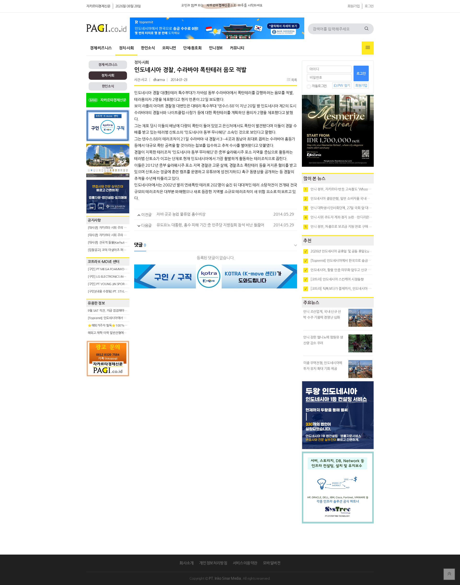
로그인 (369, 6)
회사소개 (186, 563)
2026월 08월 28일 (128, 6)
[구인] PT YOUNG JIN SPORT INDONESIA (115, 284)
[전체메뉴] (368, 48)
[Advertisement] (107, 422)
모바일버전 (272, 563)
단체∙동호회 (192, 48)
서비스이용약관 (245, 563)
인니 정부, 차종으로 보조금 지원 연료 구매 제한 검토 (338, 226)
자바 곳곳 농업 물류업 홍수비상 (180, 214)
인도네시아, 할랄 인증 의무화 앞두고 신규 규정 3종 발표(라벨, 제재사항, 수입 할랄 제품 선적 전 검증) (338, 270)
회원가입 (354, 6)
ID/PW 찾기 (342, 85)
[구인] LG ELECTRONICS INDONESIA (112, 276)
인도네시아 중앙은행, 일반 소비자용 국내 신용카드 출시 (338, 198)
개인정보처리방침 (213, 563)
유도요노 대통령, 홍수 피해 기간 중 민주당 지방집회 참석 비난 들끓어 (210, 225)
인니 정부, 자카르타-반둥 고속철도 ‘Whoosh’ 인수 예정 (338, 189)
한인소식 (148, 48)
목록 (293, 80)
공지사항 (94, 220)
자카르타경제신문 (98, 6)
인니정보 (216, 48)
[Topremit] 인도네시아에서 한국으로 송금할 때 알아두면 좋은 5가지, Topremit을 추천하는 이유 (338, 260)
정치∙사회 (126, 48)
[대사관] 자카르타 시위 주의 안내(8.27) (113, 227)
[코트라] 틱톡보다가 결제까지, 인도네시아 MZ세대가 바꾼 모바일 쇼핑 (338, 288)
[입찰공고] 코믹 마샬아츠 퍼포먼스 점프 (113, 250)
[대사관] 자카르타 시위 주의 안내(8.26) (113, 235)
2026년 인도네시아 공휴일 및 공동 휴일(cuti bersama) (338, 251)
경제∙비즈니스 (101, 48)
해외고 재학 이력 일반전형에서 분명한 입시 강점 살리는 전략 (126, 332)
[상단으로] (449, 574)
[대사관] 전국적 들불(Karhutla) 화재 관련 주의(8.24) (121, 242)
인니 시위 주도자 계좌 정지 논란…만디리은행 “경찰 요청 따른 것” (338, 217)
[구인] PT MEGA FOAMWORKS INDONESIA (116, 269)
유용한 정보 (96, 303)
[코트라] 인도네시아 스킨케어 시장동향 (334, 279)
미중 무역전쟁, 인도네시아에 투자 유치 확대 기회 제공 (322, 365)
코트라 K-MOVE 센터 (103, 262)
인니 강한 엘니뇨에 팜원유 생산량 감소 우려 (323, 340)
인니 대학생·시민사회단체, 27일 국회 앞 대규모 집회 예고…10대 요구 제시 (338, 208)
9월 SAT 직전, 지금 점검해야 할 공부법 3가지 (116, 310)
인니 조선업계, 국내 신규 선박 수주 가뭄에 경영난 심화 (322, 314)
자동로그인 (319, 86)
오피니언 (169, 48)
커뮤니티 (237, 48)
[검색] (366, 28)
